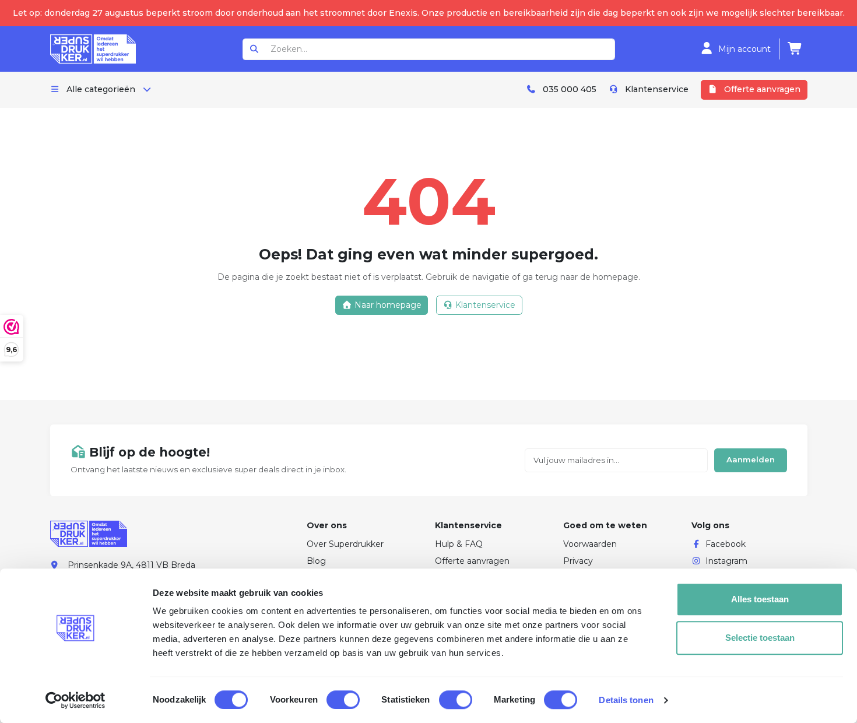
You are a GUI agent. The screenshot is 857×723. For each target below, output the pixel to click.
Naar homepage (387, 305)
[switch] (343, 699)
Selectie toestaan (760, 638)
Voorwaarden (590, 544)
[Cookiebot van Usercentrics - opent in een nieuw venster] (75, 700)
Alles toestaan (760, 599)
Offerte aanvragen (472, 561)
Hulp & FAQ (459, 544)
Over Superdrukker (345, 544)
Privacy (578, 561)
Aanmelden (750, 459)
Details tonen (626, 700)
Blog (316, 561)
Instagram (726, 561)
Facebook (725, 544)
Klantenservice (484, 305)
